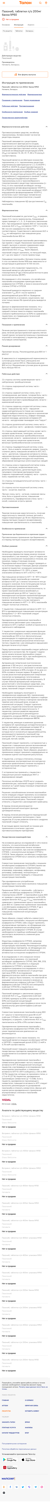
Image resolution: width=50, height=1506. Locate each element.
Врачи (27, 1422)
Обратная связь (31, 1405)
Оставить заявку (32, 1411)
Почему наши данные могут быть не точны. (25, 1388)
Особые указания (31, 112)
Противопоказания (26, 106)
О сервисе (29, 1400)
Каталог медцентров (10, 1433)
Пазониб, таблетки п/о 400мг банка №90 (20, 1220)
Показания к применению (12, 100)
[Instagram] (42, 1487)
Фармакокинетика (34, 94)
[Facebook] (10, 1487)
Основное (6, 25)
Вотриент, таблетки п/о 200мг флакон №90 (21, 1133)
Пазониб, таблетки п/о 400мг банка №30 (20, 1185)
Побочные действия (10, 106)
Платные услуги (9, 1427)
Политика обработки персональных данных (19, 1449)
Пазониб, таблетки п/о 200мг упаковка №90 (22, 1342)
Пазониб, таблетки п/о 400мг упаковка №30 (22, 1238)
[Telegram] (35, 1487)
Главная (5, 1400)
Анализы (29, 1427)
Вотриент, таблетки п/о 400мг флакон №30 (21, 1150)
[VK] (16, 1487)
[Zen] (4, 1493)
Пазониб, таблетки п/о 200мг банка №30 (20, 1359)
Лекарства (6, 1411)
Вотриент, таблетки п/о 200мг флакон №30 (21, 1116)
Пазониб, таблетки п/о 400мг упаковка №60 (22, 1255)
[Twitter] (23, 1487)
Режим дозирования (32, 100)
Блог (27, 1433)
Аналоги (31, 25)
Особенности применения (12, 112)
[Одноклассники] (4, 1487)
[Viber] (29, 1487)
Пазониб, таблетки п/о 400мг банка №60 (20, 1203)
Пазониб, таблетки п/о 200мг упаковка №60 (22, 1325)
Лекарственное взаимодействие (15, 118)
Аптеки (5, 1405)
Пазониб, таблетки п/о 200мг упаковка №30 (22, 1307)
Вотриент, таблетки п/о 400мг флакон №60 (21, 1168)
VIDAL (14, 1104)
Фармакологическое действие (14, 94)
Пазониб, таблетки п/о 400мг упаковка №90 (22, 1272)
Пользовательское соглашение (14, 1443)
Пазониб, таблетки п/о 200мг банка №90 (20, 1290)
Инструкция (18, 25)
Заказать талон (8, 1422)
